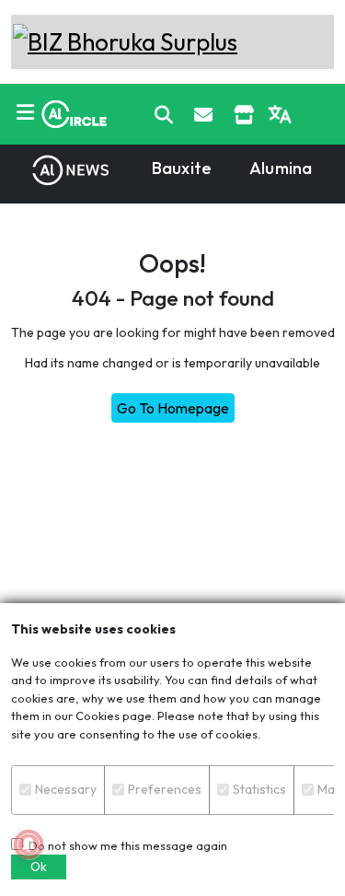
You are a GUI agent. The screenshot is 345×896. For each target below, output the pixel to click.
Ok (38, 866)
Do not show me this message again (125, 845)
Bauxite (182, 168)
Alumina (280, 168)
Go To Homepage (173, 408)
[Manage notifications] (28, 844)
